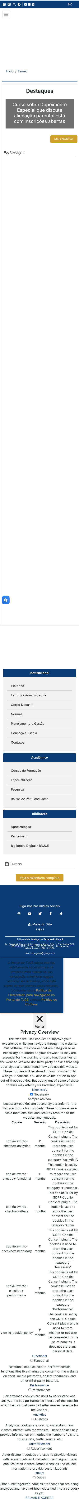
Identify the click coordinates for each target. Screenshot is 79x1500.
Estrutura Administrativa (28, 695)
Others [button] (39, 1473)
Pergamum (18, 836)
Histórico (17, 686)
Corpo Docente (22, 705)
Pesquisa (17, 789)
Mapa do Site (41, 924)
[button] (4, 4)
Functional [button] (39, 1356)
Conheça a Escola (24, 733)
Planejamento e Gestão (27, 723)
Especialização (22, 780)
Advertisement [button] (39, 1444)
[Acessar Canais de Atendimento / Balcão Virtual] (68, 1486)
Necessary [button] (39, 1090)
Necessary (41, 1094)
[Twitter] (40, 914)
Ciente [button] (30, 1009)
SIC (70, 4)
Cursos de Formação (26, 770)
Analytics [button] (39, 1414)
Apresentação (21, 827)
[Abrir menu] (6, 14)
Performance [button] (39, 1385)
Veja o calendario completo (39, 878)
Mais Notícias (63, 139)
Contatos (17, 742)
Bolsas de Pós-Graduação (30, 799)
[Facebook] (51, 914)
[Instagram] (19, 914)
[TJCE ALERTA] (39, 41)
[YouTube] (30, 914)
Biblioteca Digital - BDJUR (30, 846)
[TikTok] (61, 914)
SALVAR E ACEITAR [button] (39, 1498)
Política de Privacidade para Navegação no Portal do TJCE (30, 994)
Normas (16, 714)
